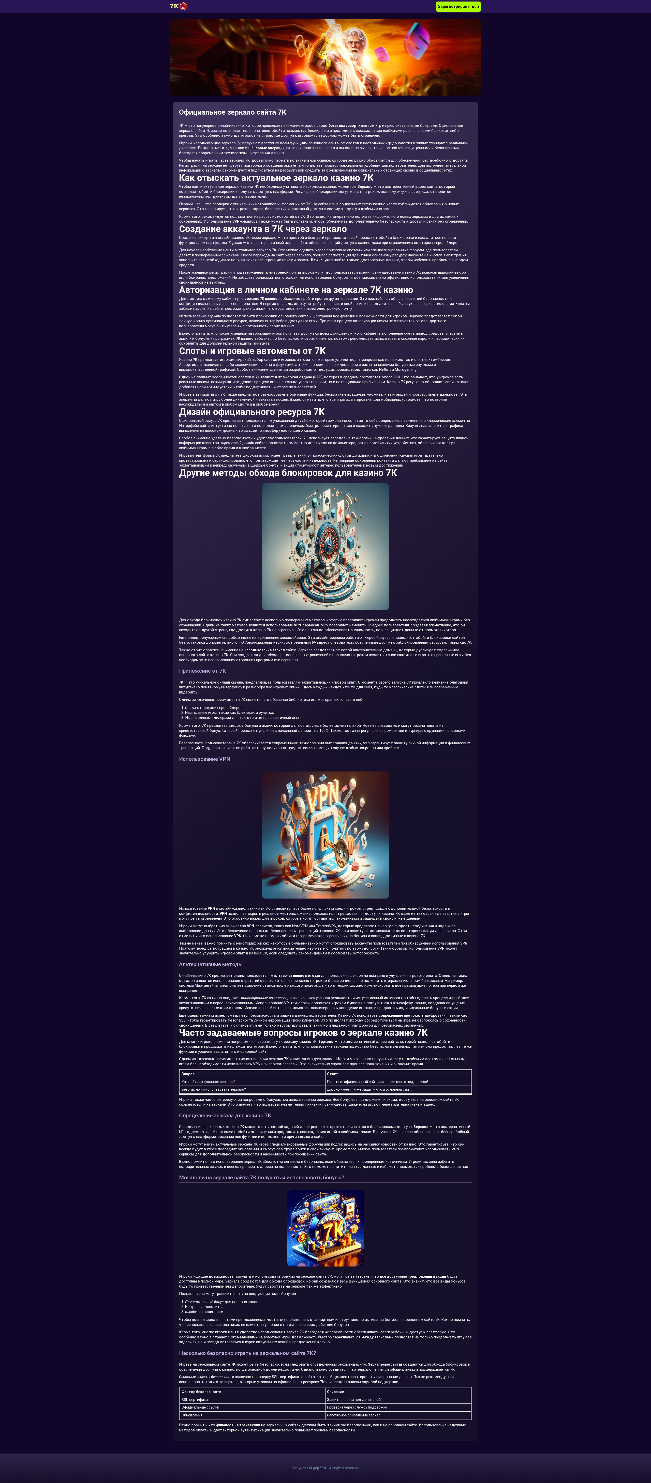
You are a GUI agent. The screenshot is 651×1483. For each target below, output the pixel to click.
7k (239, 143)
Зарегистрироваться (458, 6)
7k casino (214, 130)
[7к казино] (181, 6)
